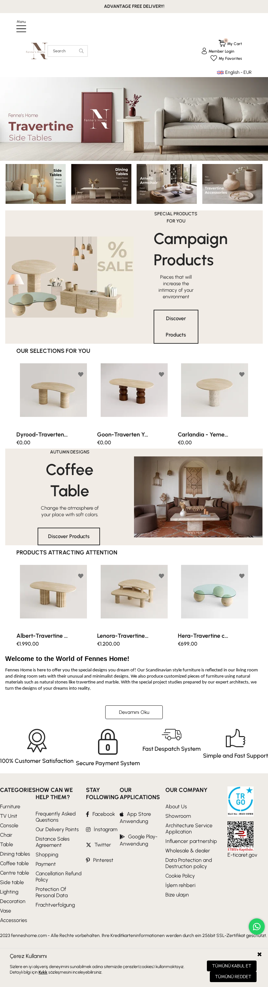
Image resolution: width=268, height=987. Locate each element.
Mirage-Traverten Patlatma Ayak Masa (203, 434)
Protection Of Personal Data (52, 892)
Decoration (12, 901)
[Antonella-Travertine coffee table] (214, 596)
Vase (5, 911)
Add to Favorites (81, 374)
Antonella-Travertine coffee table (203, 635)
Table (6, 844)
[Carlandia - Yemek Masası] (134, 394)
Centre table (14, 873)
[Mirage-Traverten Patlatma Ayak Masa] (214, 394)
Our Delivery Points (57, 829)
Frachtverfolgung (55, 905)
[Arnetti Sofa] (167, 184)
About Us (176, 806)
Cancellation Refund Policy (59, 876)
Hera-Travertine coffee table (123, 635)
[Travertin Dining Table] (101, 184)
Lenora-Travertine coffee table (42, 635)
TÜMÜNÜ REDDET (233, 976)
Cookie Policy (180, 876)
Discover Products (176, 326)
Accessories (13, 920)
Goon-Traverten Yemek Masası (42, 434)
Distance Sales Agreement (53, 842)
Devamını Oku (134, 712)
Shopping (47, 854)
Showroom (178, 816)
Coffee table (14, 863)
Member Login (221, 51)
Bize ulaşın (177, 895)
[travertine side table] (134, 119)
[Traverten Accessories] (232, 184)
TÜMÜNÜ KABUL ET (231, 966)
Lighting (9, 892)
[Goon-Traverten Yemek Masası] (53, 394)
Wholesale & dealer (187, 850)
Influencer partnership (191, 841)
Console (9, 825)
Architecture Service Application (188, 828)
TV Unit (8, 816)
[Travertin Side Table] (35, 184)
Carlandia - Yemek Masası (123, 434)
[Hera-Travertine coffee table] (134, 596)
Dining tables (15, 854)
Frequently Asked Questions (56, 817)
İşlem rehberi (180, 885)
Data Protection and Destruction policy (188, 863)
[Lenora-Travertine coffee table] (53, 596)
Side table (12, 882)
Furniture (10, 806)
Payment (46, 864)
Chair (6, 835)
